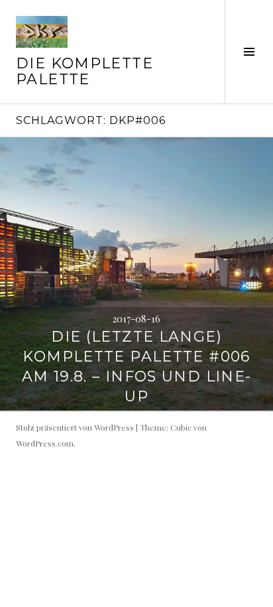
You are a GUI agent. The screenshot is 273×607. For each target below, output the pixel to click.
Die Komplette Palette (84, 71)
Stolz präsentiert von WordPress (75, 427)
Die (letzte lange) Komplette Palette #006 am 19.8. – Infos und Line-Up (137, 366)
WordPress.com (45, 443)
